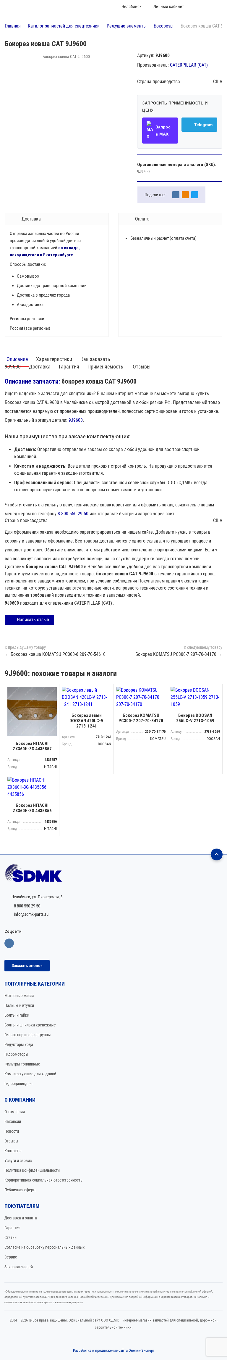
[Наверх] (217, 854)
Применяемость (105, 366)
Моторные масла (19, 995)
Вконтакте (9, 943)
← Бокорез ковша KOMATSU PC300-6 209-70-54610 (55, 654)
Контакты (13, 1150)
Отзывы (141, 366)
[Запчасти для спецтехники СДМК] (113, 875)
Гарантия (69, 366)
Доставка (40, 366)
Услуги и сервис (18, 1160)
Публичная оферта (20, 1189)
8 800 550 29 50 (73, 513)
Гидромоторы (16, 1054)
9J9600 (76, 420)
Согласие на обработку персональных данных (44, 1247)
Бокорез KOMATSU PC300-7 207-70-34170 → (178, 654)
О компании (14, 1111)
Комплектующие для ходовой (30, 1073)
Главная (13, 26)
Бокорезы (164, 26)
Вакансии (12, 1121)
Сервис (10, 1257)
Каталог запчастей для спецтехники (64, 26)
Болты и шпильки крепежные (30, 1025)
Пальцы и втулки (19, 1005)
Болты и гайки (16, 1015)
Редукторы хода (18, 1044)
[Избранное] (196, 6)
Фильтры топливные (22, 1064)
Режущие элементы (127, 26)
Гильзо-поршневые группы (27, 1034)
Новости (11, 1131)
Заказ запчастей (18, 1266)
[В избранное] (53, 690)
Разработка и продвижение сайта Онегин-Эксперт (113, 1350)
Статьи (10, 1237)
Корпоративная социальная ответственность (43, 1180)
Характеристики (54, 359)
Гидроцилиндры (18, 1083)
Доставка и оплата (20, 1218)
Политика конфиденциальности (32, 1170)
